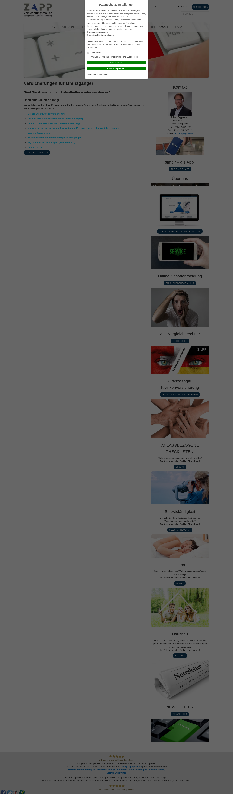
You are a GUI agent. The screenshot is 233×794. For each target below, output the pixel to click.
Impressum (103, 74)
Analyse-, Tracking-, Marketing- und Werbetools (114, 57)
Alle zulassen (116, 62)
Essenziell (95, 52)
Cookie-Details (92, 74)
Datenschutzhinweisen (97, 32)
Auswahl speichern (116, 68)
